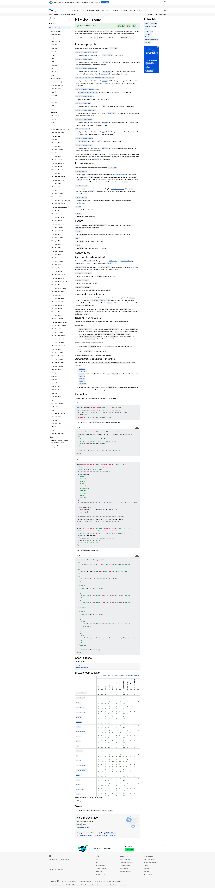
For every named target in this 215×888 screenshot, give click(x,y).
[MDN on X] (56, 869)
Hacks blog (147, 875)
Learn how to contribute (84, 828)
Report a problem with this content (105, 835)
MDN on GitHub (124, 872)
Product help (99, 875)
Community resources (126, 862)
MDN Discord (124, 868)
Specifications (149, 37)
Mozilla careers (100, 865)
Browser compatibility (151, 39)
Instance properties (151, 23)
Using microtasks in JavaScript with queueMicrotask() (60, 441)
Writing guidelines (125, 865)
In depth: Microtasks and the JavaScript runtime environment (60, 447)
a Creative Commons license (121, 885)
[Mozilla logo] (54, 881)
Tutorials (146, 868)
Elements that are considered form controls (95, 359)
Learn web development (151, 862)
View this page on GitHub (84, 835)
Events (147, 29)
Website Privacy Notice (69, 881)
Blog (138, 10)
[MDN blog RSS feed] (62, 869)
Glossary (146, 872)
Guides (146, 865)
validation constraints (117, 189)
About (97, 859)
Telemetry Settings (84, 881)
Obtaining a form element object (90, 257)
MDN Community (125, 859)
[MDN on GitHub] (50, 869)
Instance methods (150, 26)
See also (147, 42)
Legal (94, 881)
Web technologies (149, 859)
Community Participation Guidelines (110, 881)
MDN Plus (98, 872)
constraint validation (119, 174)
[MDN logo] (52, 856)
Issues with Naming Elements (88, 318)
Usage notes (149, 31)
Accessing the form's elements (89, 294)
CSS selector (113, 261)
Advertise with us (100, 868)
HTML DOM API (54, 24)
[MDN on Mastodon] (59, 869)
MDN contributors (110, 833)
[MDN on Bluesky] (53, 869)
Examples (148, 34)
